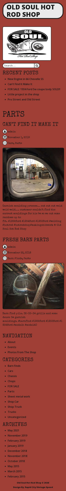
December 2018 (17, 451)
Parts (18, 143)
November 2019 (17, 435)
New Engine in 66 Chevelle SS (26, 79)
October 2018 (16, 461)
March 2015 (15, 471)
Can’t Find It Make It (20, 84)
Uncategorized (17, 417)
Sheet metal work (19, 396)
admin (12, 132)
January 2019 (15, 446)
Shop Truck (15, 407)
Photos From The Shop (22, 352)
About (12, 342)
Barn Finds (15, 258)
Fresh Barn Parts (26, 240)
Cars (10, 143)
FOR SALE (13, 386)
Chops (11, 381)
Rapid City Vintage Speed (39, 487)
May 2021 (13, 430)
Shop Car (13, 401)
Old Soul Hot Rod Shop (31, 11)
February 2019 (16, 440)
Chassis (12, 376)
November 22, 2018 (19, 253)
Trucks (12, 412)
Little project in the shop (23, 94)
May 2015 (13, 466)
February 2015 (16, 476)
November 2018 (17, 456)
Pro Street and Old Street (24, 99)
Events (12, 347)
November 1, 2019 (19, 137)
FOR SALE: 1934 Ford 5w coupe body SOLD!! (34, 89)
